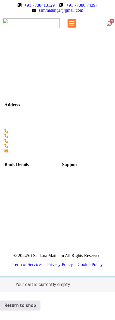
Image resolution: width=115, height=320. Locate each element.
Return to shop (20, 305)
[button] (72, 23)
